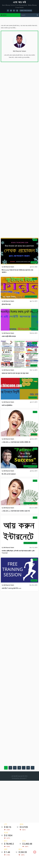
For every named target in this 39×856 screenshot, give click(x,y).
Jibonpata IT (23, 778)
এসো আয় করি (19, 2)
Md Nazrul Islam (19, 51)
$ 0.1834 (8, 835)
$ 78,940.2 (9, 844)
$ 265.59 (23, 852)
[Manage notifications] (34, 852)
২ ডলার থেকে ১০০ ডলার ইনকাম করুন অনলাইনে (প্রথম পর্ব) (16, 511)
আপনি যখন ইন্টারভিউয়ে (7, 405)
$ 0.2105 (24, 827)
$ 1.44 (7, 852)
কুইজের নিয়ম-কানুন (6, 304)
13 (28, 768)
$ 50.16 (7, 827)
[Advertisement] (19, 801)
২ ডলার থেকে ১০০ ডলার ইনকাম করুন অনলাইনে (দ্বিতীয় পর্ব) (16, 442)
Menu (5, 15)
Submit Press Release (26, 10)
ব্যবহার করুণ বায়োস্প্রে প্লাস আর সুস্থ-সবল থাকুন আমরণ (15, 373)
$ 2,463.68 (27, 844)
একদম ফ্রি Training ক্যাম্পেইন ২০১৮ (11, 588)
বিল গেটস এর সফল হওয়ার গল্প (9, 474)
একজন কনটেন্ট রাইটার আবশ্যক (9, 336)
